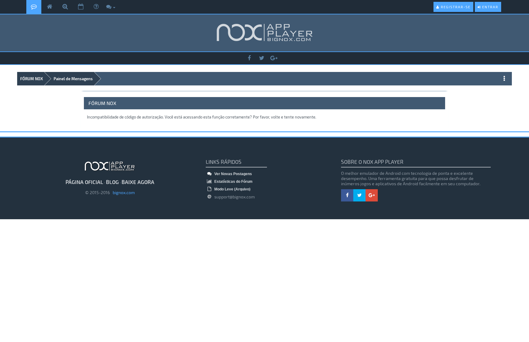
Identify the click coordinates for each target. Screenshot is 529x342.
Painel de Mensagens (73, 78)
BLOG (112, 182)
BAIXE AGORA (138, 182)
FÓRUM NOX (31, 78)
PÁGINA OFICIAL (84, 182)
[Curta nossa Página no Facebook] (249, 58)
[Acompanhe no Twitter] (261, 58)
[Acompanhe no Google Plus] (274, 58)
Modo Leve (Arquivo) (231, 189)
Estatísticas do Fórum (233, 181)
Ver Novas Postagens (232, 174)
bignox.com (122, 192)
